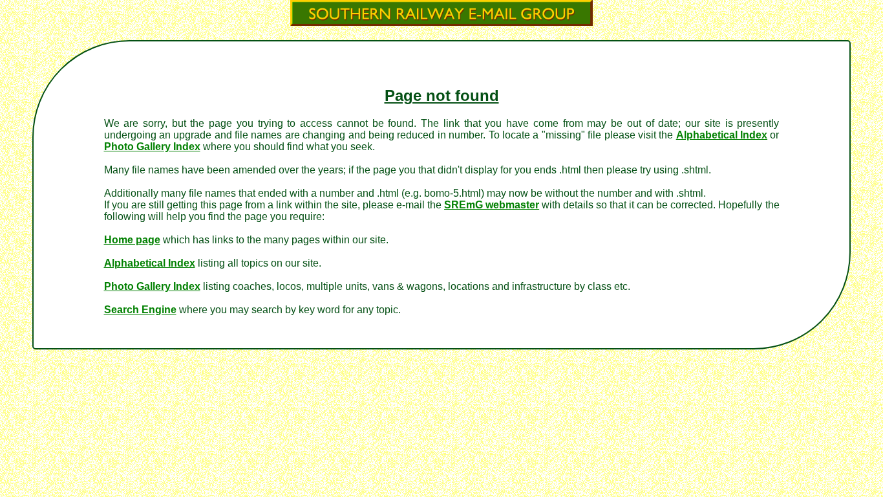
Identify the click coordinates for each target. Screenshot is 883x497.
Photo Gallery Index (152, 146)
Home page (132, 239)
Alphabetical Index (721, 134)
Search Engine (140, 309)
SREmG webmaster (491, 204)
